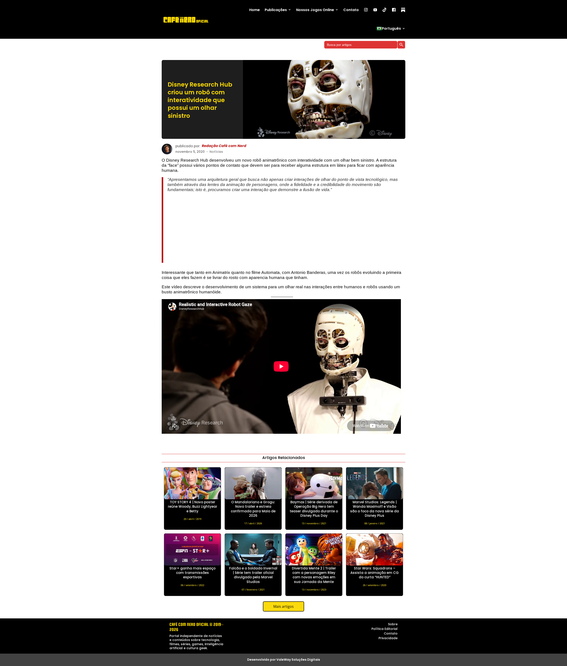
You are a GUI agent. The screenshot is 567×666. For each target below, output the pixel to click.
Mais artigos (283, 606)
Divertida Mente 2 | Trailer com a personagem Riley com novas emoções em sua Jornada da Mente (314, 575)
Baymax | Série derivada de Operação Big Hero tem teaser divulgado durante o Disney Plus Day (314, 509)
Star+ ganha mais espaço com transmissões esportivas (192, 573)
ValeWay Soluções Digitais (298, 659)
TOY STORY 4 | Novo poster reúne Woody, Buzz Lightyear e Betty (192, 506)
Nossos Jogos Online (315, 9)
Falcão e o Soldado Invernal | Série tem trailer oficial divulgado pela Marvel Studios (253, 575)
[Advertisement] (284, 228)
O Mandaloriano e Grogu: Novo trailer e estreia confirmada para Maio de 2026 (253, 509)
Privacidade (388, 638)
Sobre (393, 624)
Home (254, 9)
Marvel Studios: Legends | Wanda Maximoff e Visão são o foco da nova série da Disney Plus (374, 509)
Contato (351, 9)
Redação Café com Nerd (224, 146)
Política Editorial (384, 629)
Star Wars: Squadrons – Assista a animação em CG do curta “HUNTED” (374, 573)
